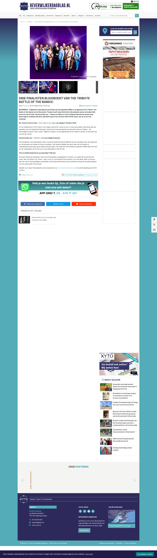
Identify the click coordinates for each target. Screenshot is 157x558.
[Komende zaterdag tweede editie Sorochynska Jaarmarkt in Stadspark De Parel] (106, 261)
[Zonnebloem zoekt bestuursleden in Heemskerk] (106, 306)
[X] (85, 385)
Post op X (59, 204)
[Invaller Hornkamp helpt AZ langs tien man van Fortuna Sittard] (106, 279)
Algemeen (30, 15)
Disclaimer (119, 417)
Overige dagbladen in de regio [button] (120, 399)
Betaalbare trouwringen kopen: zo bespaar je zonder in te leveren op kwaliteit (124, 269)
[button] (19, 87)
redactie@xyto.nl (38, 396)
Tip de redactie (85, 204)
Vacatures (89, 15)
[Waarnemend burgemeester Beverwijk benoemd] (106, 315)
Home (22, 22)
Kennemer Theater (90, 106)
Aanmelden (84, 404)
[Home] (20, 15)
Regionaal (58, 15)
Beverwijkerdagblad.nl (50, 5)
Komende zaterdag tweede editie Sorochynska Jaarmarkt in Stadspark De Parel (125, 260)
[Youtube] (89, 385)
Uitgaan (29, 22)
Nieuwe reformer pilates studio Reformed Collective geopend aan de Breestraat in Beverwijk (124, 287)
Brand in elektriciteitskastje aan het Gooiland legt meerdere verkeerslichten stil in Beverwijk (125, 296)
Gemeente (50, 15)
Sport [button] (74, 15)
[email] (154, 230)
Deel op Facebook (34, 204)
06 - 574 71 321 (66, 193)
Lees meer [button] (89, 554)
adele (23, 175)
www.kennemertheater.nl (66, 168)
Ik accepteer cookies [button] (145, 554)
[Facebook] (80, 385)
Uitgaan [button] (80, 15)
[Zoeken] (137, 15)
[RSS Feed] (93, 385)
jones (28, 175)
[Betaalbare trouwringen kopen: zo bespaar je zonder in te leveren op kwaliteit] (106, 270)
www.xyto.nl (36, 399)
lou (32, 175)
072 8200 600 (37, 393)
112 (24, 15)
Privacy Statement (130, 417)
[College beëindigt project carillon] (106, 324)
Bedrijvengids (40, 15)
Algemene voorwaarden (106, 417)
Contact (97, 15)
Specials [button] (66, 15)
